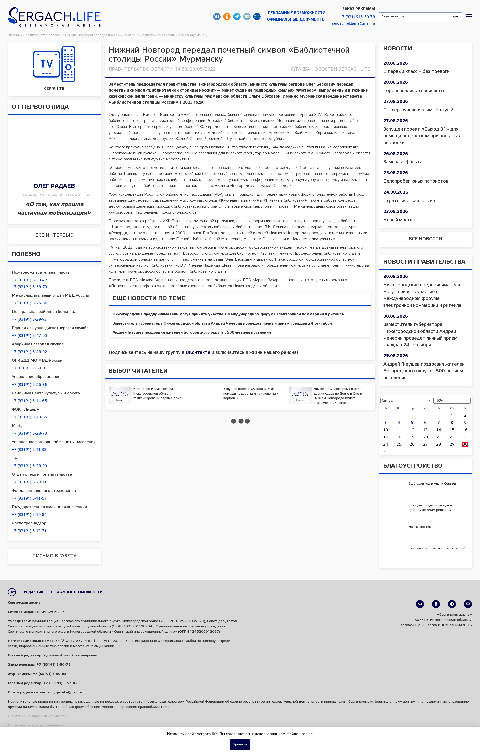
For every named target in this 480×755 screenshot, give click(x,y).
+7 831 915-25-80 (28, 368)
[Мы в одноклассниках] (436, 604)
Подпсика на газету (257, 16)
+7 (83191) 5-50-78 (54, 664)
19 (412, 437)
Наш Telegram (237, 16)
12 (412, 430)
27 (425, 444)
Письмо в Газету (54, 556)
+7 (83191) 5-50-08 (49, 674)
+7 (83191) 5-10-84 (29, 515)
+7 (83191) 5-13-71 (29, 531)
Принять (240, 744)
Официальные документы (296, 19)
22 (452, 437)
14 (438, 430)
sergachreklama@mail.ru (353, 23)
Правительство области (141, 69)
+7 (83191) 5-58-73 (29, 287)
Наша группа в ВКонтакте (217, 16)
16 (465, 430)
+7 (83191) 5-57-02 (61, 683)
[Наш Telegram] (452, 604)
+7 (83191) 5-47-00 (29, 336)
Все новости (425, 239)
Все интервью (55, 235)
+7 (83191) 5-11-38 (29, 450)
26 (412, 444)
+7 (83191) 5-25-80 (29, 303)
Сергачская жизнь (54, 17)
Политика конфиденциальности (37, 716)
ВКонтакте (198, 352)
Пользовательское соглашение (36, 725)
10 (386, 430)
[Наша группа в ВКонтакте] (420, 604)
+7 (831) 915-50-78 (357, 17)
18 (399, 437)
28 (438, 444)
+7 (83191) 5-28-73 (29, 433)
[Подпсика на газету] (468, 604)
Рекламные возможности (297, 13)
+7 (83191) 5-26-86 (30, 385)
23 (465, 437)
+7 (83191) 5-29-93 (29, 319)
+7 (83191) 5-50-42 (29, 280)
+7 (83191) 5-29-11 (29, 482)
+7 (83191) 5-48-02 (29, 352)
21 (438, 437)
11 (399, 430)
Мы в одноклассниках (227, 16)
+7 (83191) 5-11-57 (29, 498)
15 (452, 430)
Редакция (33, 592)
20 (425, 437)
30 (465, 444)
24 (385, 444)
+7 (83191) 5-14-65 (29, 401)
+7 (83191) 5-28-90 (29, 466)
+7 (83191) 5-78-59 (29, 417)
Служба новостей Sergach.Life (330, 69)
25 (399, 444)
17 (386, 437)
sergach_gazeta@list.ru (247, 16)
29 (452, 444)
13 (425, 430)
